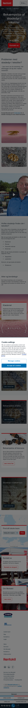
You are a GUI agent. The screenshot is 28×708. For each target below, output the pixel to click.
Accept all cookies (14, 366)
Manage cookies (14, 361)
